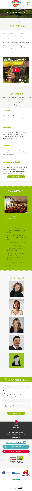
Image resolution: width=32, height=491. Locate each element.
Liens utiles (16, 430)
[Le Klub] (20, 488)
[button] (28, 3)
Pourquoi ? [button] (9, 401)
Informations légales (16, 432)
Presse (16, 425)
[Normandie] (26, 473)
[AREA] (6, 473)
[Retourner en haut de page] (16, 422)
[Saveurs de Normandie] (15, 4)
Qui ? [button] (7, 387)
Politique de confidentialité (16, 434)
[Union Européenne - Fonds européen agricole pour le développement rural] (16, 473)
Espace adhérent (16, 413)
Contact (16, 427)
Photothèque (16, 446)
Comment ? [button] (9, 406)
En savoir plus (16, 176)
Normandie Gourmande (20, 462)
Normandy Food (13, 462)
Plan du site (16, 437)
